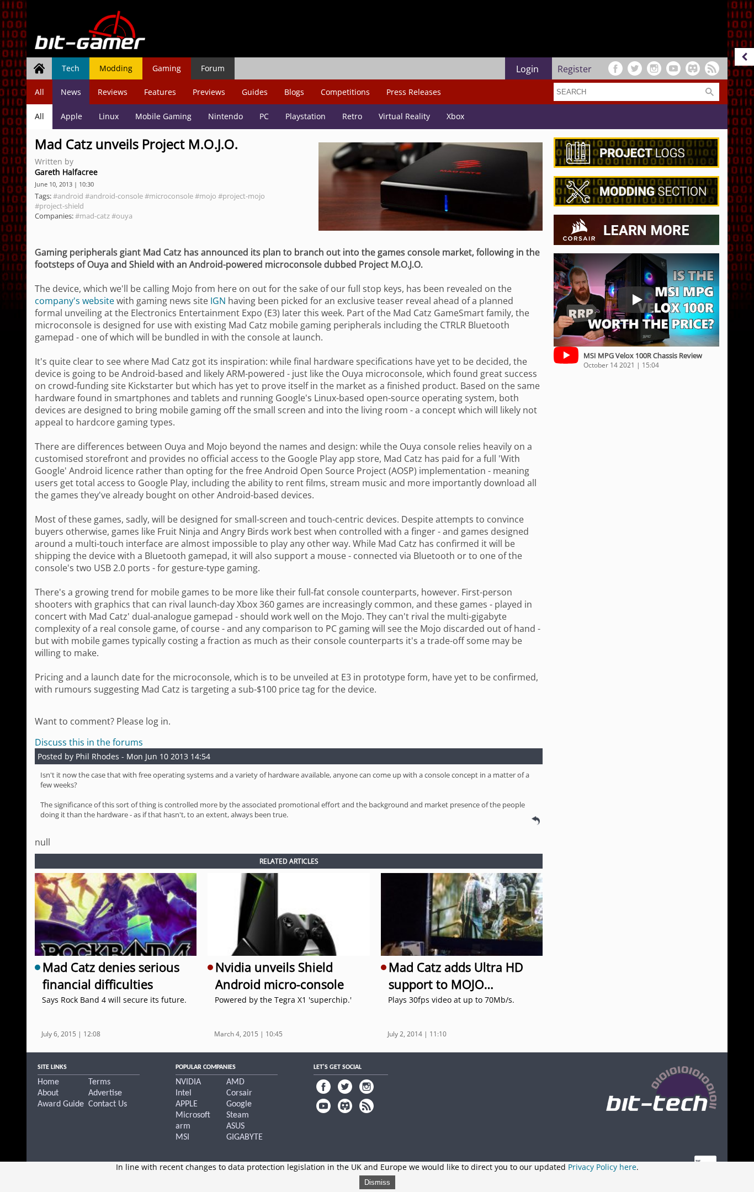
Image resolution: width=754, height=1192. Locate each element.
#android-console (114, 196)
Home (48, 1082)
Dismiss (377, 1182)
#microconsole (169, 196)
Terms (99, 1082)
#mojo (205, 196)
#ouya (121, 216)
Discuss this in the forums (89, 742)
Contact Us (107, 1104)
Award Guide (61, 1104)
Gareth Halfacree (66, 172)
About (48, 1093)
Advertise (105, 1093)
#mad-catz (92, 216)
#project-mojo (241, 196)
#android (68, 196)
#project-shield (59, 206)
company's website (74, 301)
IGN (218, 301)
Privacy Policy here (602, 1167)
